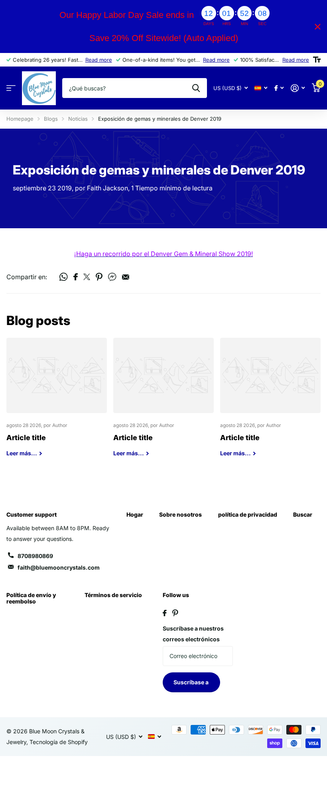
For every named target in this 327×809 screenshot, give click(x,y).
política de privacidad (247, 514)
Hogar (134, 514)
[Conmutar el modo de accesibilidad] (317, 60)
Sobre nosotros (180, 514)
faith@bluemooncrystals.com (59, 567)
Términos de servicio (113, 595)
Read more (98, 60)
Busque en (196, 88)
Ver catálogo (11, 88)
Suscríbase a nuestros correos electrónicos (193, 633)
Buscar (302, 514)
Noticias (78, 119)
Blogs (51, 119)
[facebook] (165, 613)
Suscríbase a (191, 682)
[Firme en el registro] (297, 88)
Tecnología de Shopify (59, 741)
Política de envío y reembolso (31, 598)
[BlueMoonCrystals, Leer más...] (279, 88)
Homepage (19, 119)
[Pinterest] (175, 613)
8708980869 (35, 555)
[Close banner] (317, 26)
